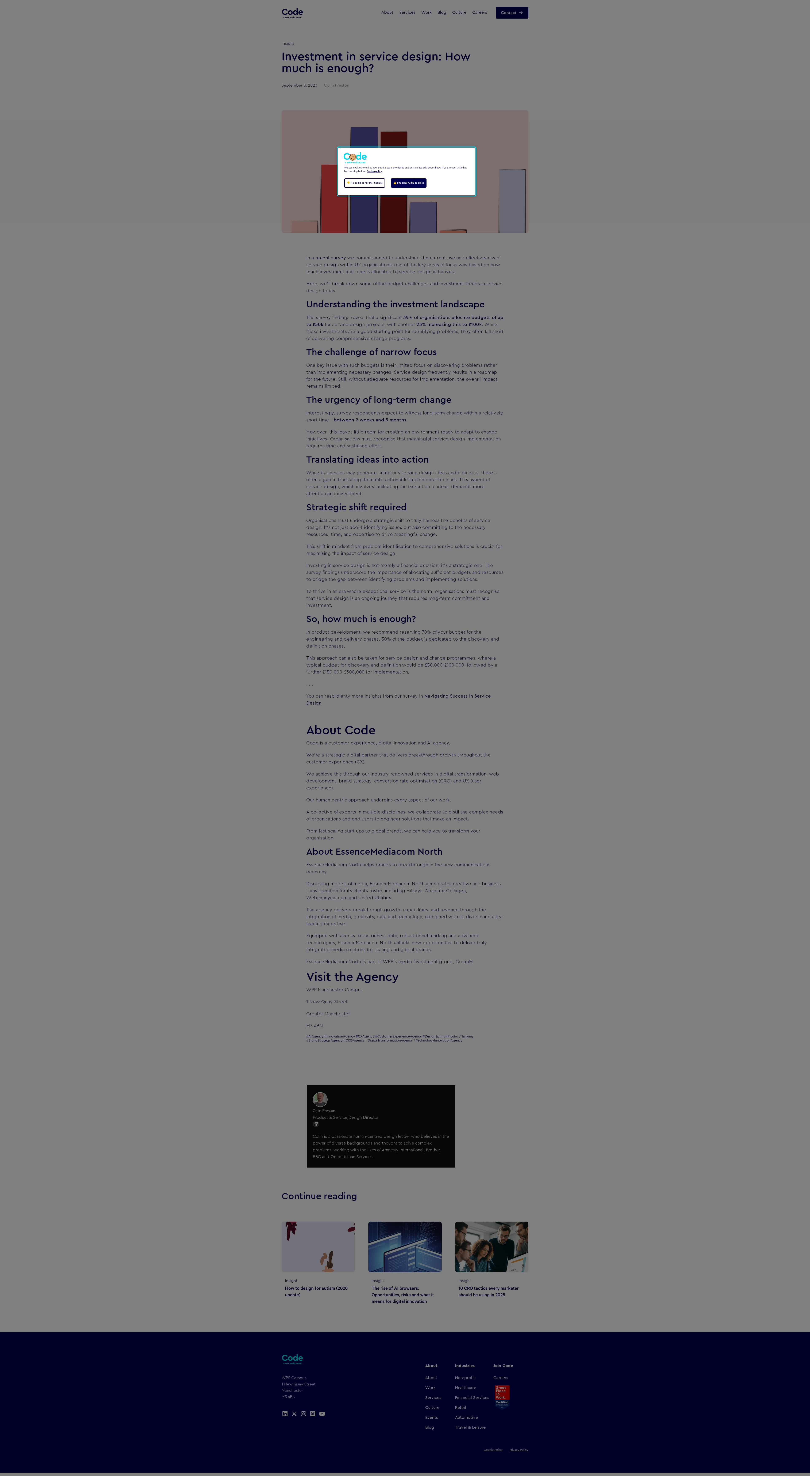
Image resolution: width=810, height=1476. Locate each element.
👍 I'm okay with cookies (408, 183)
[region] (406, 171)
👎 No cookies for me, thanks (364, 183)
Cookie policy (374, 171)
